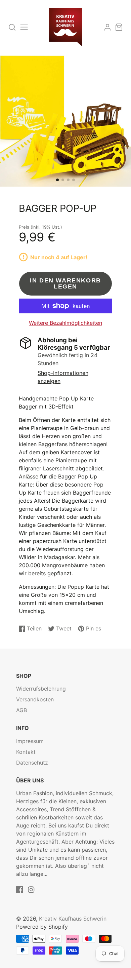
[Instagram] (31, 889)
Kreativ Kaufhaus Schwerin (72, 918)
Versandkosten (35, 699)
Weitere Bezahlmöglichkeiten (65, 322)
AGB (21, 710)
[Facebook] (20, 889)
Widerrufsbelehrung (41, 688)
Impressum (30, 741)
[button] (57, 180)
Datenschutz (32, 762)
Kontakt (26, 751)
